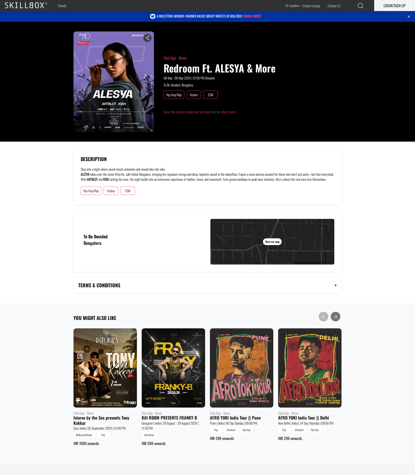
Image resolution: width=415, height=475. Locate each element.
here (213, 111)
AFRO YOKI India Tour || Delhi (303, 418)
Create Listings (311, 5)
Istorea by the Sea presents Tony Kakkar (101, 420)
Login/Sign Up (395, 5)
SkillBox (30, 5)
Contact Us (334, 5)
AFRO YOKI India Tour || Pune (235, 418)
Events (62, 5)
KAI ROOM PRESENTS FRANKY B (169, 418)
